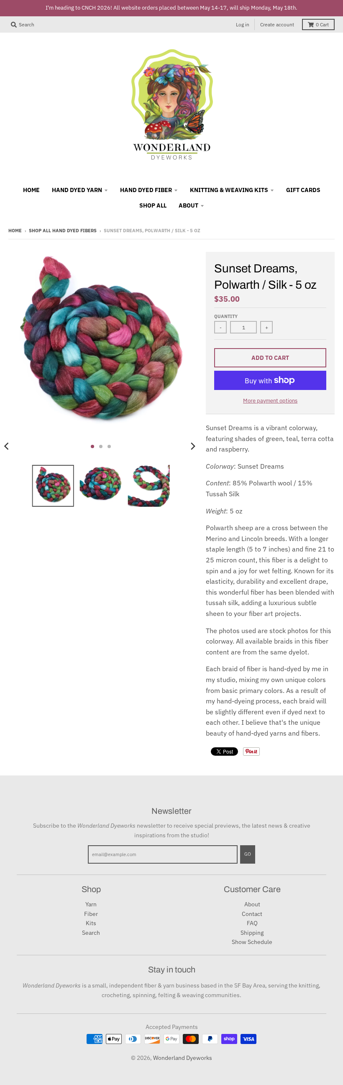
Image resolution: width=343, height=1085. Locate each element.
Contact (252, 914)
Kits (91, 923)
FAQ (252, 923)
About (252, 904)
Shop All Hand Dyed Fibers (63, 230)
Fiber (91, 914)
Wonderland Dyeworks (182, 1058)
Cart (322, 24)
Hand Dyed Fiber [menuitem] (146, 190)
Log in (242, 24)
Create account (277, 24)
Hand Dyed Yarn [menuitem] (77, 190)
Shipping (252, 932)
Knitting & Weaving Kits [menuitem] (229, 190)
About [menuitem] (188, 205)
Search (91, 932)
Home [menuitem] (31, 190)
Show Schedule (252, 942)
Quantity (226, 316)
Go (247, 854)
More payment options (270, 400)
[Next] (192, 446)
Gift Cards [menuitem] (303, 190)
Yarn (91, 904)
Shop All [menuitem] (152, 205)
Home (15, 230)
